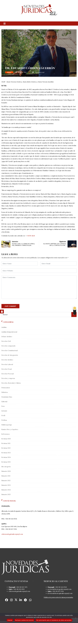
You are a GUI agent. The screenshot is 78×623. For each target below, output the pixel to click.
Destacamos (5, 388)
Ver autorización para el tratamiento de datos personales (53, 620)
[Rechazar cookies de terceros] (76, 618)
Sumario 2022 (6, 480)
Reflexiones (5, 434)
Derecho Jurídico (7, 360)
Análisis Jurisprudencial (9, 332)
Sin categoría (6, 466)
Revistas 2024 (6, 457)
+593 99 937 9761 (58, 591)
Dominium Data (6, 397)
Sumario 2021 (5, 476)
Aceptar (10, 620)
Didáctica (4, 392)
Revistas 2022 (6, 448)
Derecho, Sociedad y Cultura (11, 383)
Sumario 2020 (6, 471)
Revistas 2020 (6, 439)
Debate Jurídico (6, 336)
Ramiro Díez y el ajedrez (9, 429)
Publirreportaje (6, 425)
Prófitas (4, 420)
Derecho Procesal (7, 374)
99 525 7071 (23, 587)
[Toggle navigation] (4, 23)
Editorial (4, 401)
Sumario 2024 (6, 490)
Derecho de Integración (9, 355)
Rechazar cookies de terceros (24, 620)
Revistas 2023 (6, 453)
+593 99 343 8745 (61, 587)
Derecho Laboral (7, 364)
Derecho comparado (8, 346)
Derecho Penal (6, 369)
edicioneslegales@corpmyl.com (12, 534)
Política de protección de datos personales (58, 597)
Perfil (9, 72)
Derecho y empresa (8, 378)
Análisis (3, 327)
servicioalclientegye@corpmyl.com (59, 589)
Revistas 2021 (5, 443)
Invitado (4, 411)
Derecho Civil (6, 341)
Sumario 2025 (6, 494)
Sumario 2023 (6, 485)
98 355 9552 (21, 589)
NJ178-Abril (31, 236)
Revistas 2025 (6, 462)
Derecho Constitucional (9, 350)
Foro (3, 406)
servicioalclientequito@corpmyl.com (60, 593)
